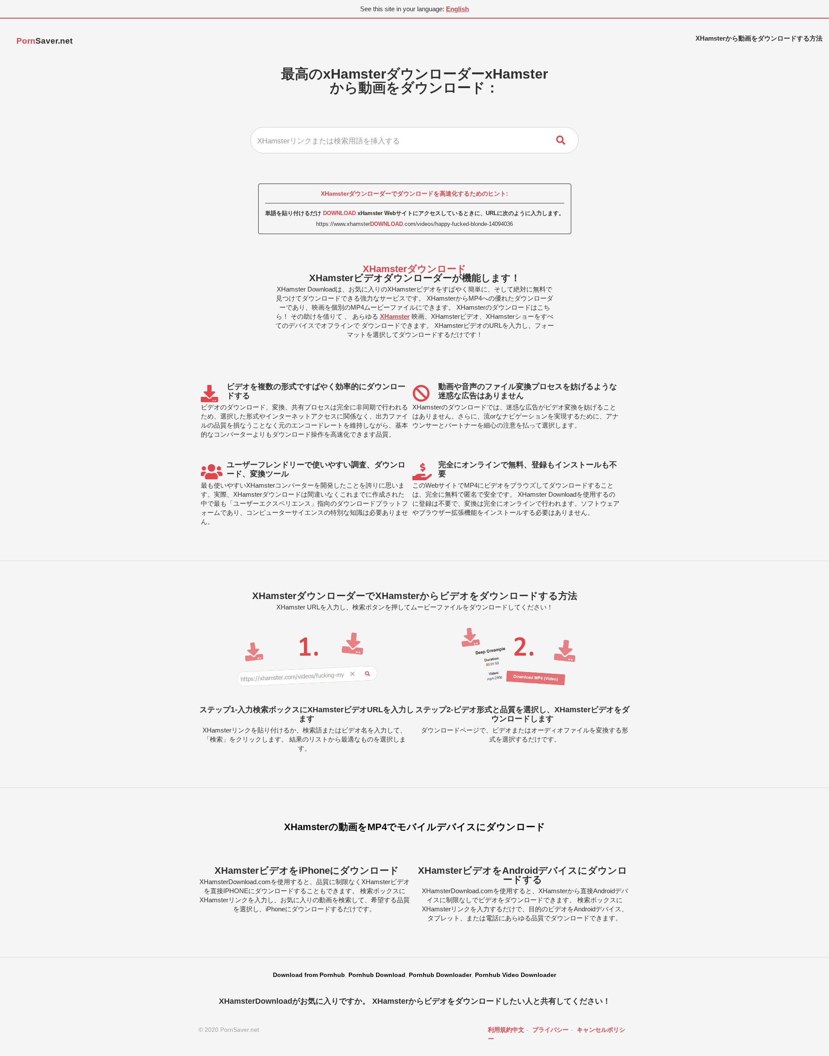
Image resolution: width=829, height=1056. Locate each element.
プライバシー (550, 1029)
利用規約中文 (506, 1029)
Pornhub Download (376, 974)
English (457, 9)
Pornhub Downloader (440, 974)
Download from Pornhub (309, 974)
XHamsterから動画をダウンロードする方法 (759, 38)
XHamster (395, 316)
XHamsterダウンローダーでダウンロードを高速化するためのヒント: (414, 193)
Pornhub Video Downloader (515, 974)
